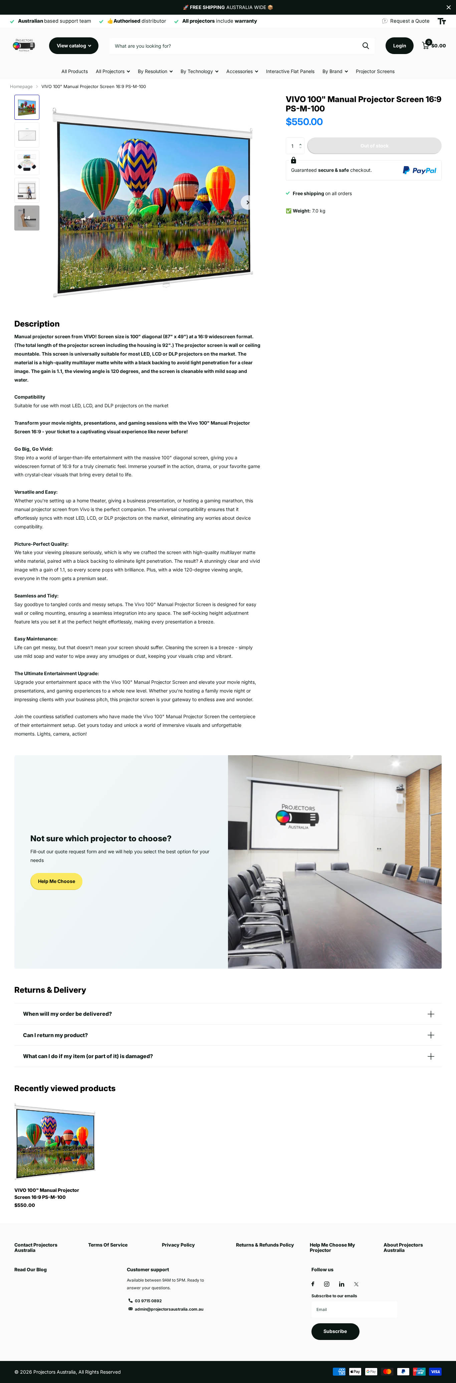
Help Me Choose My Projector (332, 1247)
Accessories (239, 71)
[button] (248, 203)
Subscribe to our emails (334, 1295)
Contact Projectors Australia (35, 1247)
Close (448, 7)
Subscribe (335, 1331)
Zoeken (366, 46)
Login (399, 45)
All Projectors (110, 71)
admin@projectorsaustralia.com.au (169, 1309)
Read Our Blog (30, 1269)
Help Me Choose (56, 881)
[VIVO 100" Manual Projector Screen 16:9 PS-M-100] (54, 1141)
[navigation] (26, 107)
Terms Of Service (108, 1245)
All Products (74, 71)
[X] (356, 1284)
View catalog (72, 45)
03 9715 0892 (148, 1300)
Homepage (21, 86)
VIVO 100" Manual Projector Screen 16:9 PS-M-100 (46, 1193)
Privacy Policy (178, 1245)
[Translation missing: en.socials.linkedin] (341, 1284)
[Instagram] (326, 1284)
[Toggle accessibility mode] (442, 21)
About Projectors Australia (403, 1247)
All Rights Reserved (99, 1372)
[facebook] (312, 1284)
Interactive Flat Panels (290, 71)
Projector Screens (375, 71)
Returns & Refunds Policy (265, 1245)
